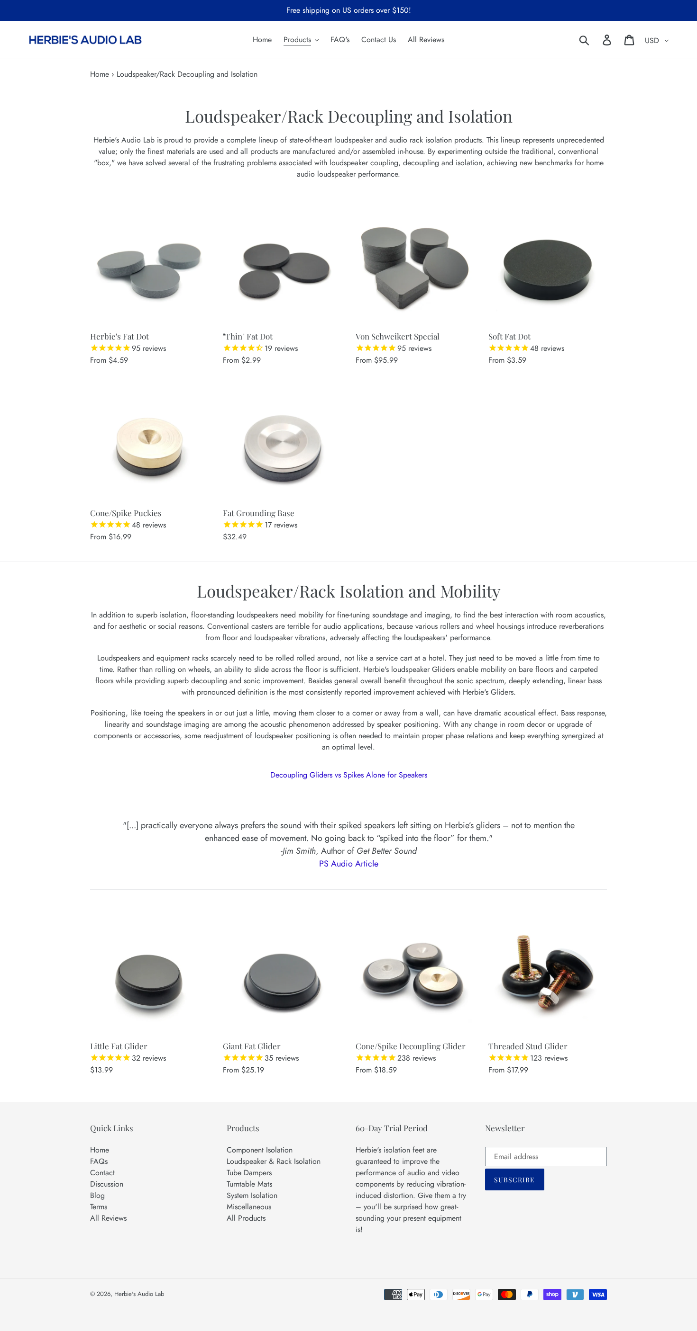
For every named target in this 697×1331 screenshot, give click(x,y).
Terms (98, 1206)
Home (99, 74)
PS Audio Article (348, 864)
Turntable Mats (249, 1184)
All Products (246, 1218)
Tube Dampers (249, 1172)
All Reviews (108, 1218)
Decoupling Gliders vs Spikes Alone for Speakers (348, 774)
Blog (97, 1195)
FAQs (99, 1161)
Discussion (106, 1184)
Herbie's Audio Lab (139, 1293)
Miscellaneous (249, 1206)
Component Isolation (260, 1149)
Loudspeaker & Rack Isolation (274, 1161)
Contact (102, 1172)
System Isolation (252, 1195)
